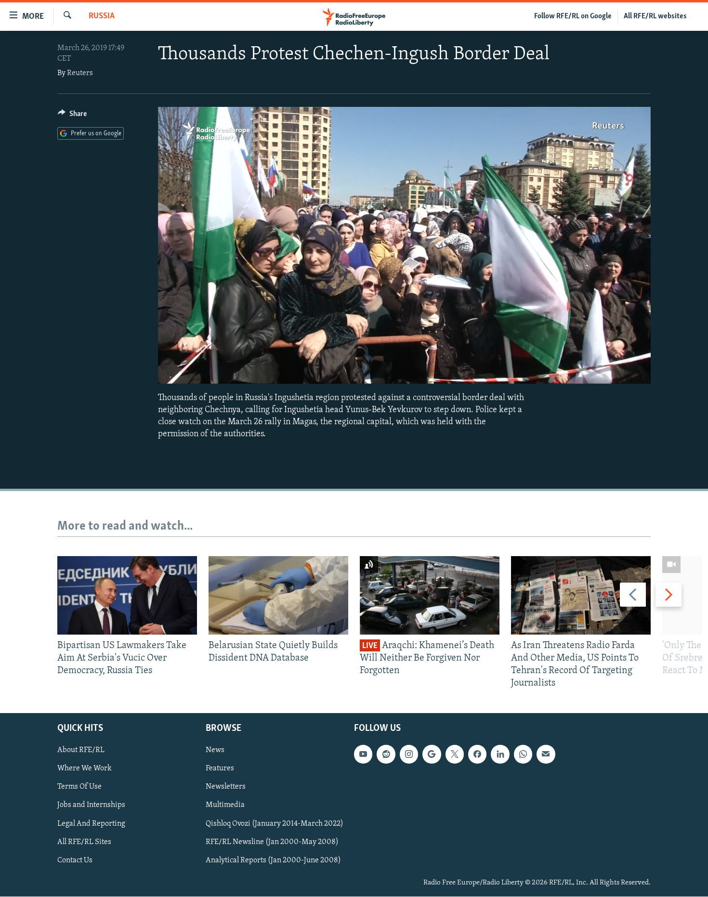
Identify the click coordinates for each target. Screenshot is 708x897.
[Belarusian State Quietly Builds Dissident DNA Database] (278, 595)
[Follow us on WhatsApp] (523, 754)
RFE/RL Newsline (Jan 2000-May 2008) (272, 842)
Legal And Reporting (91, 824)
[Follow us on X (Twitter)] (455, 754)
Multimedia (225, 805)
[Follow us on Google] (431, 754)
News (215, 750)
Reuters (80, 73)
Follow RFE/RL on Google (573, 16)
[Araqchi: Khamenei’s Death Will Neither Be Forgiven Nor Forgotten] (429, 595)
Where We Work (84, 769)
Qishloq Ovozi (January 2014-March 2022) (274, 824)
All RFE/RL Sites (84, 842)
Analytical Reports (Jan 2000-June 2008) (273, 860)
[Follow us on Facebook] (477, 754)
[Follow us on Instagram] (409, 754)
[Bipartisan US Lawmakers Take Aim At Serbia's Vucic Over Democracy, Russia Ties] (127, 595)
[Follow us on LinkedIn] (500, 754)
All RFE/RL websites (655, 16)
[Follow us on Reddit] (386, 754)
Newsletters (226, 787)
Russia (102, 16)
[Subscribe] (546, 754)
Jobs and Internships (91, 805)
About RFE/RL (81, 750)
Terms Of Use (79, 787)
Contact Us (74, 860)
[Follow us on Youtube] (363, 754)
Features (220, 769)
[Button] (72, 116)
